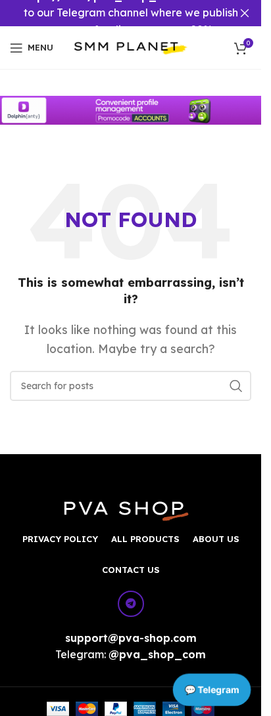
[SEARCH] (236, 386)
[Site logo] (130, 46)
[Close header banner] (244, 13)
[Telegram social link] (131, 604)
